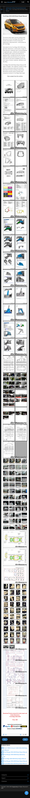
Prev (5, 739)
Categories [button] (4, 774)
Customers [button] (4, 781)
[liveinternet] (25, 791)
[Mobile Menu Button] (2, 2)
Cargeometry (15, 786)
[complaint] (21, 734)
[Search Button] (28, 2)
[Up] (26, 793)
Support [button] (3, 778)
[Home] (2, 9)
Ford (6, 734)
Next (25, 739)
